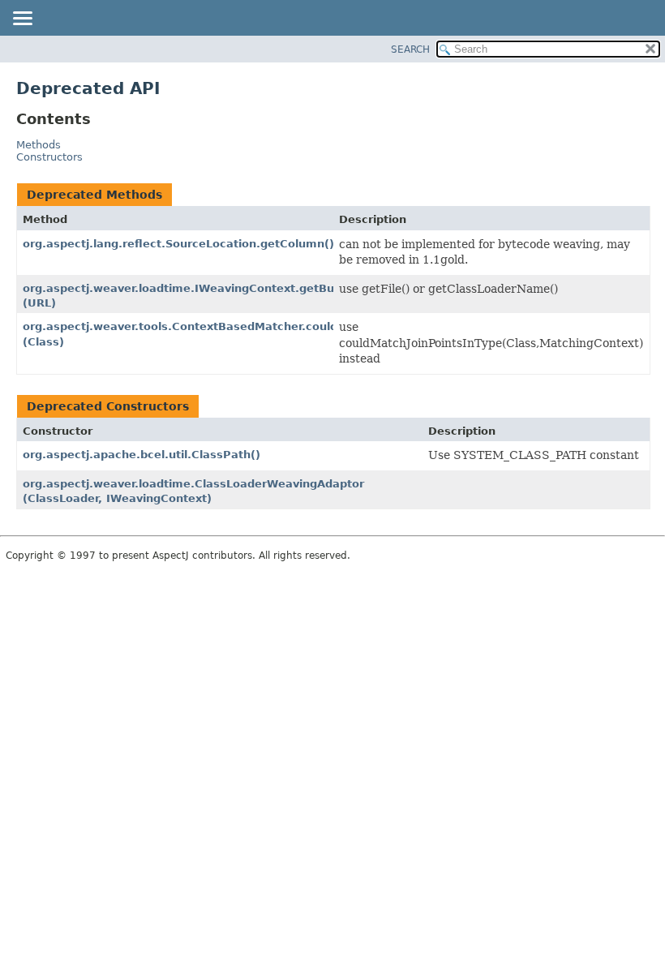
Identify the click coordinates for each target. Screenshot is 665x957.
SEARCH (410, 49)
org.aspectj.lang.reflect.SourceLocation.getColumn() (178, 244)
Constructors (49, 157)
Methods (38, 145)
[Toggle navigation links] (22, 19)
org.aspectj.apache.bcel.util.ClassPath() (141, 454)
